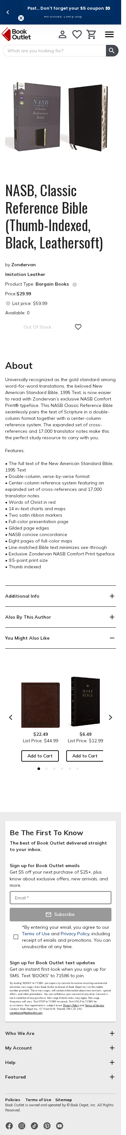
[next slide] (108, 717)
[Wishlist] (77, 34)
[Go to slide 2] (46, 768)
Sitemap (63, 1099)
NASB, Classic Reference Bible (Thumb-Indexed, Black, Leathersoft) (54, 216)
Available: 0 (17, 313)
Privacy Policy (71, 1005)
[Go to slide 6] (77, 768)
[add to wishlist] (78, 327)
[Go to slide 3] (54, 768)
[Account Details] (62, 34)
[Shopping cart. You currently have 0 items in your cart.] (91, 34)
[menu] (109, 34)
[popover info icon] (74, 284)
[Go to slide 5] (69, 768)
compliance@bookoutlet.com (26, 1012)
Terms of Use (38, 1099)
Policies (13, 1099)
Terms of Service (94, 1005)
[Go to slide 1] (38, 768)
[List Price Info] (8, 303)
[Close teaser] (21, 18)
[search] (112, 50)
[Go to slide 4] (62, 768)
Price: (18, 294)
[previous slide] (8, 12)
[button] (69, 8)
